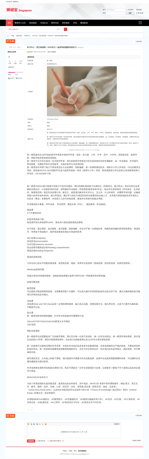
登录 (77, 432)
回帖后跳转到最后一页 (57, 441)
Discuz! (84, 454)
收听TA (12, 78)
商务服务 (66, 23)
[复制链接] (80, 47)
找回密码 (139, 9)
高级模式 (117, 424)
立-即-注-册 (139, 13)
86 (9, 61)
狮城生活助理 (12, 52)
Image (34, 424)
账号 (104, 9)
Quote (40, 424)
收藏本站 (15, 1)
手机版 (65, 451)
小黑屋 (70, 451)
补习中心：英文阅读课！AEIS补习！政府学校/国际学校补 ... (50, 36)
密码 (104, 13)
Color (31, 424)
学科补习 (27, 36)
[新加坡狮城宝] (19, 12)
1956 (20, 61)
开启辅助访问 (142, 2)
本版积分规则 (136, 440)
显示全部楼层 (52, 52)
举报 (138, 410)
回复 (31, 410)
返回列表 (139, 41)
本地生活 (44, 23)
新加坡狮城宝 (8, 35)
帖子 (58, 29)
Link (37, 424)
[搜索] (65, 29)
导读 (75, 23)
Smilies (46, 424)
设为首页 (9, 1)
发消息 (20, 78)
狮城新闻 (84, 23)
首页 (9, 23)
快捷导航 (141, 23)
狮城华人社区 (20, 23)
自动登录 (130, 9)
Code (43, 424)
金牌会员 (11, 67)
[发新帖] (10, 41)
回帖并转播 (41, 441)
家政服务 (33, 23)
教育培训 (55, 23)
